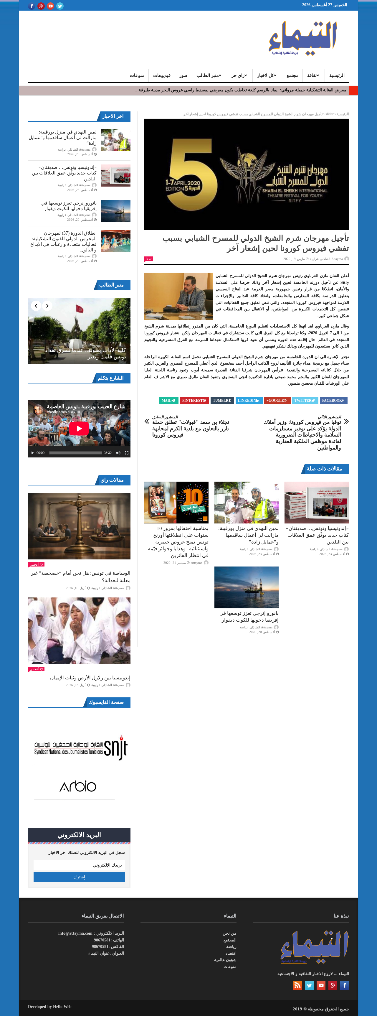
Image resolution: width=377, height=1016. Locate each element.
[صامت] (118, 453)
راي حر (238, 75)
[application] (79, 428)
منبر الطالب (207, 75)
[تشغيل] (32, 453)
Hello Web (62, 1007)
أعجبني (34, 564)
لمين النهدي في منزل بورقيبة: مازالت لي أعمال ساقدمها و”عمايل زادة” (248, 535)
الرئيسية (337, 75)
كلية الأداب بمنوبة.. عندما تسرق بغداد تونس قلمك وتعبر (85, 353)
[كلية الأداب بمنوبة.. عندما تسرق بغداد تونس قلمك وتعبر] (79, 331)
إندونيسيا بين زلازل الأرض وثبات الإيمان (90, 678)
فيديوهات (162, 75)
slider (329, 114)
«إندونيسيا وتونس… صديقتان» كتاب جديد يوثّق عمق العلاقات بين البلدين (317, 535)
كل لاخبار (265, 75)
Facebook (332, 401)
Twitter (303, 401)
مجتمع (292, 75)
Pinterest (192, 401)
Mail (166, 401)
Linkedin (247, 401)
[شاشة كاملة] (127, 453)
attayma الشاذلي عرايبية (326, 259)
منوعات (137, 75)
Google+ (275, 401)
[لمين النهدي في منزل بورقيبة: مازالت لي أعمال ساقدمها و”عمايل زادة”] (246, 502)
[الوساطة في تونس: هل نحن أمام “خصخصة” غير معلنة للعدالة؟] (79, 526)
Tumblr (221, 401)
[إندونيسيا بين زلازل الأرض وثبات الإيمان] (79, 630)
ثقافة (312, 75)
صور (183, 75)
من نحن (230, 933)
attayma (196, 562)
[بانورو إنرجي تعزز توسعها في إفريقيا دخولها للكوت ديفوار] (246, 587)
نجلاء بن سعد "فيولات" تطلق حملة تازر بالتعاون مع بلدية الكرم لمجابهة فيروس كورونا (190, 426)
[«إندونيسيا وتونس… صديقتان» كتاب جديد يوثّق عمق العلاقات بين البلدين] (317, 502)
